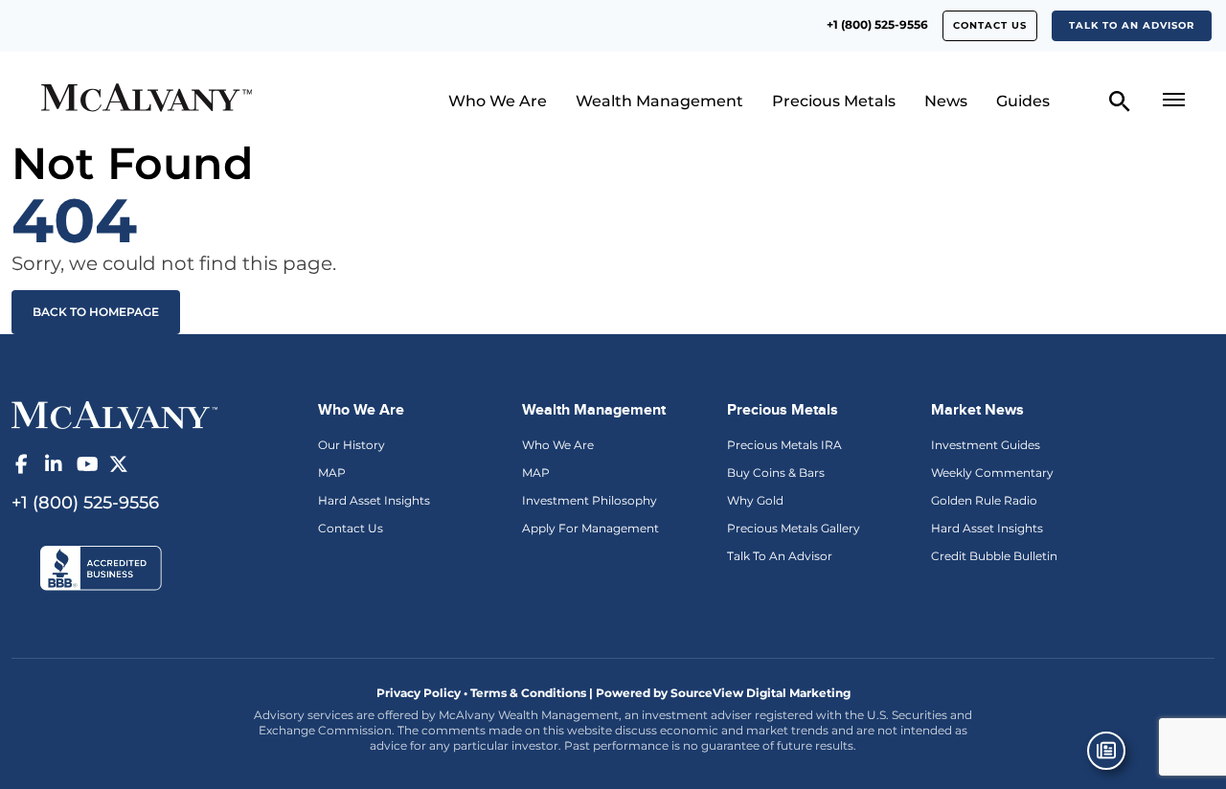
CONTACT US (990, 25)
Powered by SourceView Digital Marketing (723, 693)
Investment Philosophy (589, 500)
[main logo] (175, 100)
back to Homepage (96, 311)
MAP (332, 472)
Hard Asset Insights (374, 500)
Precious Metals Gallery (793, 528)
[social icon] (21, 464)
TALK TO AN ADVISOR (1131, 25)
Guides (1023, 101)
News (945, 101)
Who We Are (497, 101)
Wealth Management (659, 101)
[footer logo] (114, 413)
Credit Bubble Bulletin (994, 556)
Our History (351, 445)
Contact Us (350, 528)
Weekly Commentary (992, 472)
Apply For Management (590, 528)
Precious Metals (834, 101)
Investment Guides (985, 445)
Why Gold (755, 500)
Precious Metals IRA (784, 445)
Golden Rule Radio (984, 500)
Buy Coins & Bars (776, 472)
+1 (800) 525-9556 (877, 24)
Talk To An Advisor (779, 556)
